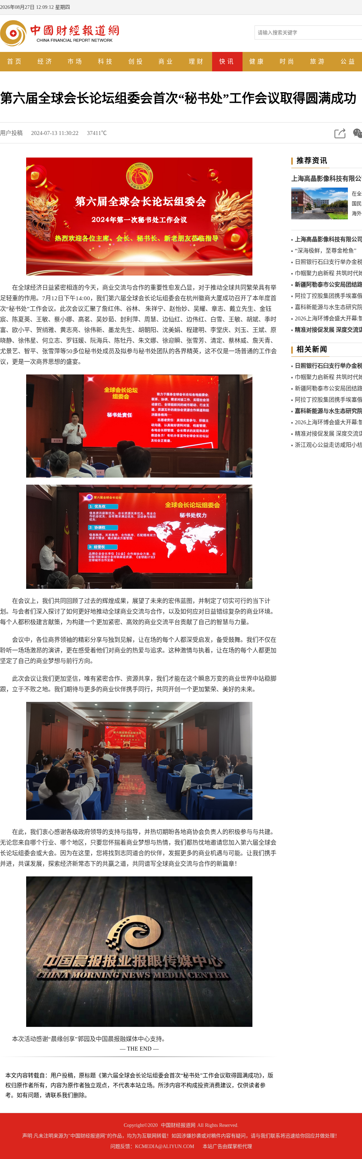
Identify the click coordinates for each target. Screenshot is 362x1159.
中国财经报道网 (178, 1125)
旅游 (318, 61)
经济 (45, 61)
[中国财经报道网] (59, 33)
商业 (166, 61)
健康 (257, 61)
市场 (76, 61)
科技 (106, 61)
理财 (197, 61)
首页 (15, 61)
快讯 (227, 61)
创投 (136, 61)
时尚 (288, 61)
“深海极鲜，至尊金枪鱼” (325, 251)
